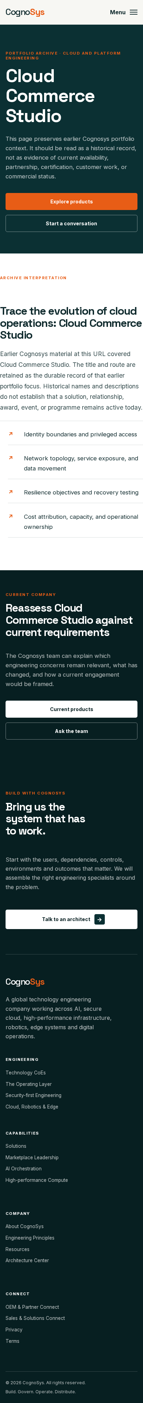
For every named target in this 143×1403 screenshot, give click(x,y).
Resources (18, 1249)
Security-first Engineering (33, 1095)
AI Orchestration (24, 1168)
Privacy (14, 1329)
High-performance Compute (37, 1180)
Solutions (16, 1146)
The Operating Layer (29, 1084)
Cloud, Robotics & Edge (32, 1107)
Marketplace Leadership (32, 1157)
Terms (12, 1341)
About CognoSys (25, 1226)
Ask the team (71, 731)
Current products (71, 709)
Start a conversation (71, 223)
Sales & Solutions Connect (35, 1318)
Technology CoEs (26, 1072)
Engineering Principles (30, 1238)
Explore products (71, 201)
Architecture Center (27, 1260)
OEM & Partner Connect (32, 1307)
